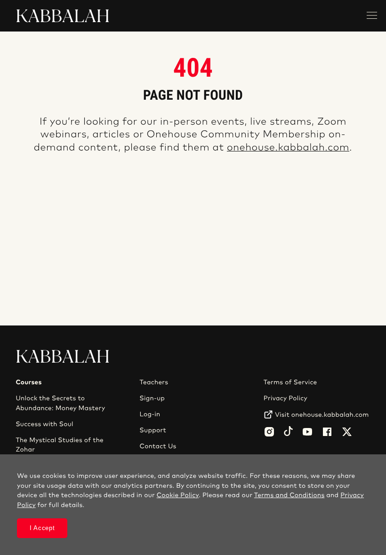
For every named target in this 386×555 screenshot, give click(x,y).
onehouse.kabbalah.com (288, 148)
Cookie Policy (178, 495)
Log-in (150, 414)
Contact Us (158, 446)
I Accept (42, 527)
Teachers (154, 382)
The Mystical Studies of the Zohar (60, 445)
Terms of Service (290, 382)
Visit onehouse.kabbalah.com (322, 415)
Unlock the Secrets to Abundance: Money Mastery (60, 403)
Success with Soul (44, 424)
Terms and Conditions (289, 495)
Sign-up (152, 398)
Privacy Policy (285, 398)
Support (153, 430)
